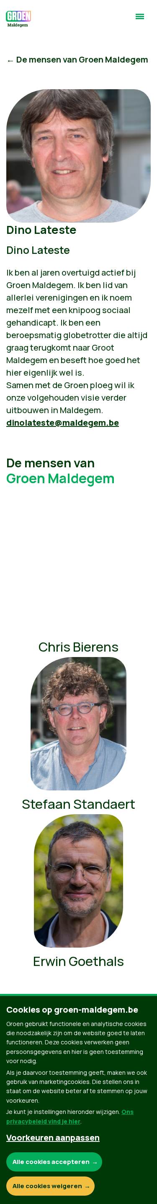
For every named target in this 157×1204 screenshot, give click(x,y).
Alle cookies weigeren (47, 1185)
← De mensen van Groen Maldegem (77, 59)
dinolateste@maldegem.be (62, 422)
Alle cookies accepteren (51, 1161)
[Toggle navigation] (140, 20)
